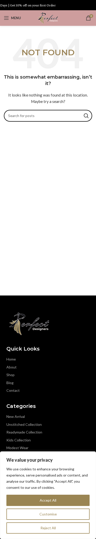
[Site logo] (47, 17)
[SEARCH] (86, 116)
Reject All (48, 528)
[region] (48, 495)
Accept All (48, 500)
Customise (48, 514)
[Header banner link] (48, 5)
